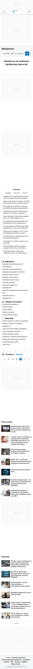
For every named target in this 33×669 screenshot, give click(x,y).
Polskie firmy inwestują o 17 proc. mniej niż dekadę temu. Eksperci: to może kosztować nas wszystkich (15, 232)
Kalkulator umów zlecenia (10, 274)
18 (8, 359)
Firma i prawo (6, 422)
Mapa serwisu (15, 664)
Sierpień (19, 354)
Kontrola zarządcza (8, 312)
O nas (8, 658)
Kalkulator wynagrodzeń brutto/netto (13, 272)
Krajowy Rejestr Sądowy (10, 315)
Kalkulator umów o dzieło (10, 277)
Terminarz (9, 354)
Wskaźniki (9, 318)
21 (20, 359)
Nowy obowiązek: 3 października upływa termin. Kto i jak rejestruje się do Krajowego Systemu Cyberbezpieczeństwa (16, 217)
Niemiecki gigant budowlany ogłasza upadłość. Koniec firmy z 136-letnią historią (14, 247)
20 (16, 359)
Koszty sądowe (7, 309)
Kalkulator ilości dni (8, 295)
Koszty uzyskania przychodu (11, 331)
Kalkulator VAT (7, 287)
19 (12, 359)
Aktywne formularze (13, 301)
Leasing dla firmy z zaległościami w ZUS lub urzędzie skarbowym (16, 237)
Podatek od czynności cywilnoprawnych (14, 336)
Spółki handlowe (7, 307)
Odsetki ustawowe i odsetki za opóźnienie (15, 321)
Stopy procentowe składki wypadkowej (14, 329)
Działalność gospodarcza (10, 304)
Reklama (24, 662)
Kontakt (17, 662)
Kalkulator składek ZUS (9, 285)
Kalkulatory (9, 261)
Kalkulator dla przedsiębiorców (12, 269)
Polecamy (5, 556)
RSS (12, 662)
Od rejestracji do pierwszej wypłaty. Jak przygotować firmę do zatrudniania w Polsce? (15, 222)
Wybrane (25, 193)
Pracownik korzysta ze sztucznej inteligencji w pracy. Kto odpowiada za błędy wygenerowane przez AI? (15, 252)
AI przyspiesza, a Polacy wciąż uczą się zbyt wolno (15, 242)
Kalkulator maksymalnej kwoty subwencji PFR (15, 292)
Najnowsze (17, 193)
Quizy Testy (6, 344)
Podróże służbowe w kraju (10, 334)
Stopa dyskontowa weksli (10, 342)
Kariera (6, 662)
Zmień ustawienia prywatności (12, 660)
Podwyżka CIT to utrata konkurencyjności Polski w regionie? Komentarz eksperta (16, 197)
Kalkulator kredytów (8, 282)
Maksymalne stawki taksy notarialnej (13, 339)
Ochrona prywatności (18, 658)
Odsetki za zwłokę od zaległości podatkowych (12, 325)
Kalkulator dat (6, 298)
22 (24, 359)
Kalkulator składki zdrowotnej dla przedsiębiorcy (12, 265)
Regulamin (26, 660)
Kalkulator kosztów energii (10, 280)
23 (28, 359)
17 (4, 359)
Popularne (8, 193)
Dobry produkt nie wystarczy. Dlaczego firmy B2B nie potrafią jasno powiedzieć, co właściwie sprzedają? (15, 207)
